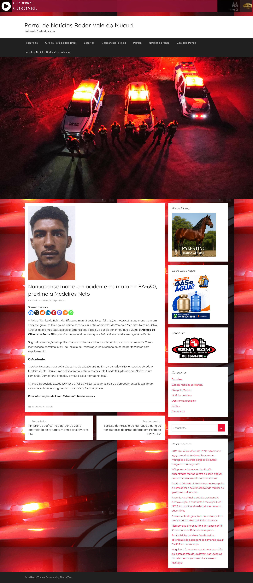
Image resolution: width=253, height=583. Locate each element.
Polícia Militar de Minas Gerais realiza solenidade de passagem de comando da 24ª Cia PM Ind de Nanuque (198, 540)
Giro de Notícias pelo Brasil (61, 42)
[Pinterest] (53, 312)
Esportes (89, 42)
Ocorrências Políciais (114, 42)
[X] (36, 312)
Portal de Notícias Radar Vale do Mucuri (79, 25)
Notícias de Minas (159, 42)
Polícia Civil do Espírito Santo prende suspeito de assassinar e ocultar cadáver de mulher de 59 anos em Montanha (198, 488)
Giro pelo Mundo (186, 42)
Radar (62, 300)
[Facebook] (31, 312)
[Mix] (65, 312)
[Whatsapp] (70, 312)
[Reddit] (42, 312)
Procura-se (31, 42)
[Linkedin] (48, 312)
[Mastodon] (59, 312)
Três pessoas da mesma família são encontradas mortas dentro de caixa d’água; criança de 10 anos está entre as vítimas (197, 474)
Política (137, 42)
